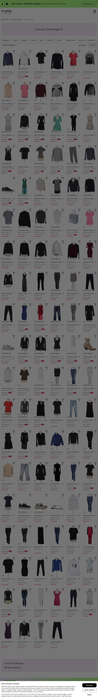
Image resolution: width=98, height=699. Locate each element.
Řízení (89, 695)
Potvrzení (89, 685)
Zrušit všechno (89, 690)
